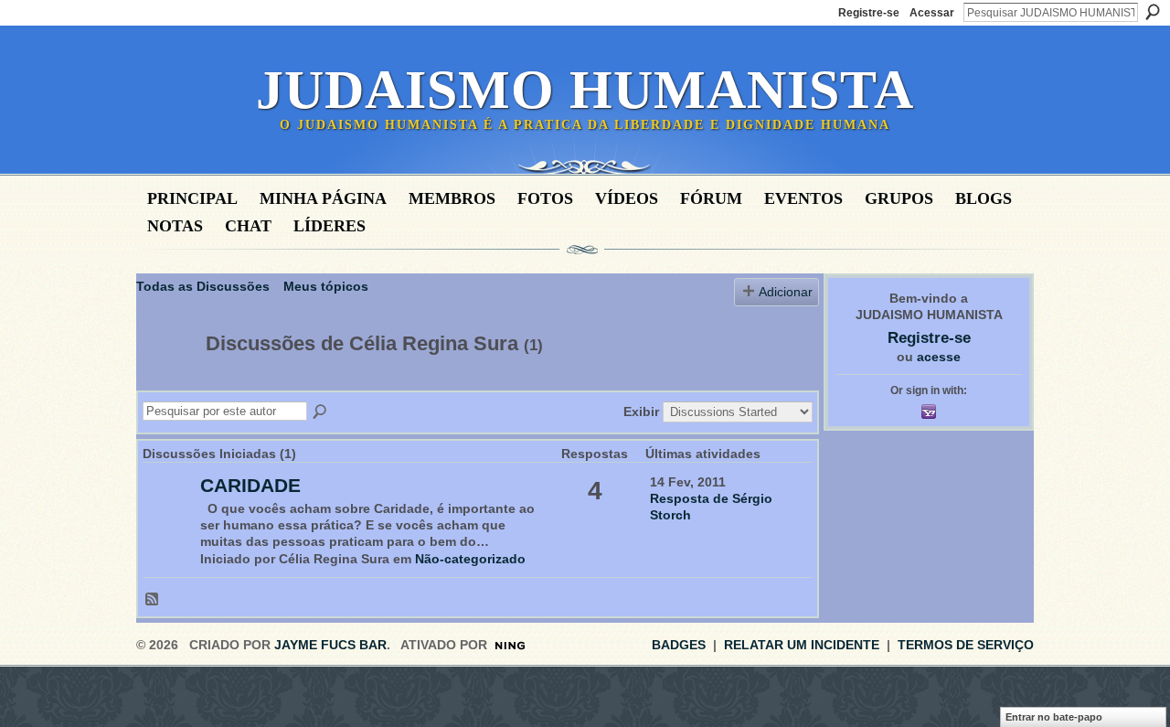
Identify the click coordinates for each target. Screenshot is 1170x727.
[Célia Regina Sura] (165, 382)
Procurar (1152, 12)
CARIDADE (250, 485)
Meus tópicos (325, 286)
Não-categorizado (470, 558)
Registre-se (868, 12)
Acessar (931, 12)
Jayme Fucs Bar (330, 644)
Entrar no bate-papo (1053, 716)
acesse (939, 356)
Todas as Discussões (203, 286)
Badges (679, 644)
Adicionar (786, 291)
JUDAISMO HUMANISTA (585, 89)
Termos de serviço (966, 644)
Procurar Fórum (321, 412)
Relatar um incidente (801, 644)
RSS (152, 600)
